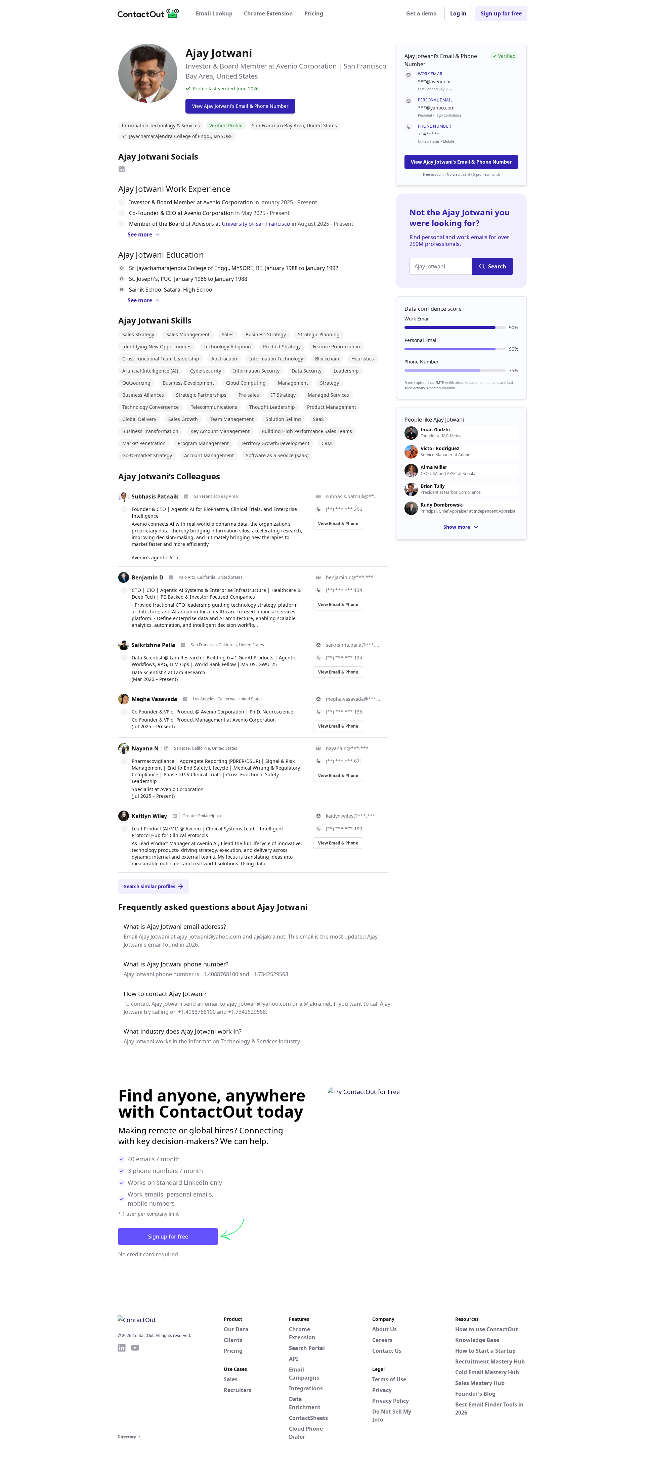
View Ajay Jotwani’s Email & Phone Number (461, 162)
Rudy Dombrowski (442, 505)
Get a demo (421, 13)
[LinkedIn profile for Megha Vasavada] (185, 699)
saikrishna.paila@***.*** (353, 645)
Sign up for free (501, 13)
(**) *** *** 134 (344, 590)
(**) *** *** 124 (344, 657)
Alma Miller (434, 467)
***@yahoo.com (436, 107)
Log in (458, 13)
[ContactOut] (150, 13)
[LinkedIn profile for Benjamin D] (171, 577)
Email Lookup (214, 13)
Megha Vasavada (154, 699)
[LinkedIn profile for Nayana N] (166, 748)
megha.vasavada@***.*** (353, 699)
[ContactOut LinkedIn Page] (122, 1388)
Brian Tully (433, 486)
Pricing (313, 13)
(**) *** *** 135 (344, 711)
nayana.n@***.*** (347, 748)
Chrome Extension (268, 13)
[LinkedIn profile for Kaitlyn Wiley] (175, 816)
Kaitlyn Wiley (149, 816)
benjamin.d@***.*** (350, 577)
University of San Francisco (256, 223)
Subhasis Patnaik (155, 496)
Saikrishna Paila (153, 645)
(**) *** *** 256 (344, 509)
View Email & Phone (338, 523)
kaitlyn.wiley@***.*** (350, 816)
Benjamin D (147, 577)
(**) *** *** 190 (344, 828)
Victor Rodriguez (440, 448)
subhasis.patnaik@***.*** (353, 496)
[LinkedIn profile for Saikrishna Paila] (183, 645)
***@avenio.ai (434, 81)
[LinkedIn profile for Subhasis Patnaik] (186, 496)
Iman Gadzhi (435, 429)
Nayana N (145, 748)
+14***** (428, 134)
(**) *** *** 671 (344, 761)
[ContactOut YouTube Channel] (135, 1388)
